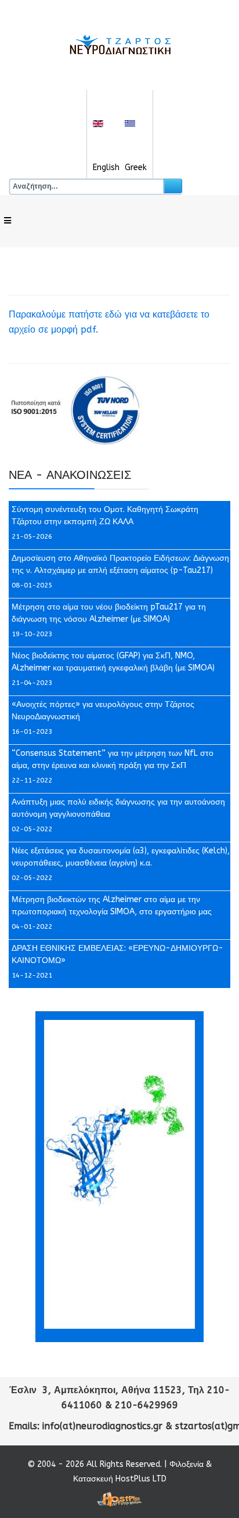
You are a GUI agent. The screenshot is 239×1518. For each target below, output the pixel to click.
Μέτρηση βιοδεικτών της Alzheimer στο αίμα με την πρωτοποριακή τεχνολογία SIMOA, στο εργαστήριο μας (112, 906)
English (106, 167)
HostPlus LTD (140, 1479)
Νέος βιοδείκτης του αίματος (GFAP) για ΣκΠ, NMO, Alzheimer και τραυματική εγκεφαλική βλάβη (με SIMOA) (113, 662)
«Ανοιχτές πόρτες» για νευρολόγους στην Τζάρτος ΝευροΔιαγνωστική (103, 710)
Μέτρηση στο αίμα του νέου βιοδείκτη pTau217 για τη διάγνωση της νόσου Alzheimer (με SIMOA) (109, 613)
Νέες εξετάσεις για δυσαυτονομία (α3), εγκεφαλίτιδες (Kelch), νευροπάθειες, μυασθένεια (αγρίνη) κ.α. (121, 857)
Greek (136, 167)
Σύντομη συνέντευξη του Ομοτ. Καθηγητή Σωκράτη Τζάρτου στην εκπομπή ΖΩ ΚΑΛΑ (105, 515)
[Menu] (7, 221)
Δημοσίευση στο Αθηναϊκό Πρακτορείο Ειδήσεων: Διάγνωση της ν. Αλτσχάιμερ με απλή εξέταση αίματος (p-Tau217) (120, 564)
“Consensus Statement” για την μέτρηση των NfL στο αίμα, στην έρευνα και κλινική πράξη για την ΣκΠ (112, 759)
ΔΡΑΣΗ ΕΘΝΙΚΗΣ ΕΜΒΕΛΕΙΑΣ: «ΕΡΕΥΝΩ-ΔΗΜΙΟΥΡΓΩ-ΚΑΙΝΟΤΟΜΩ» (117, 954)
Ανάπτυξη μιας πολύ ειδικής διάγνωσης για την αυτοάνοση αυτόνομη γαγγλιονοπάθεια (118, 808)
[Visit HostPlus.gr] (119, 1499)
